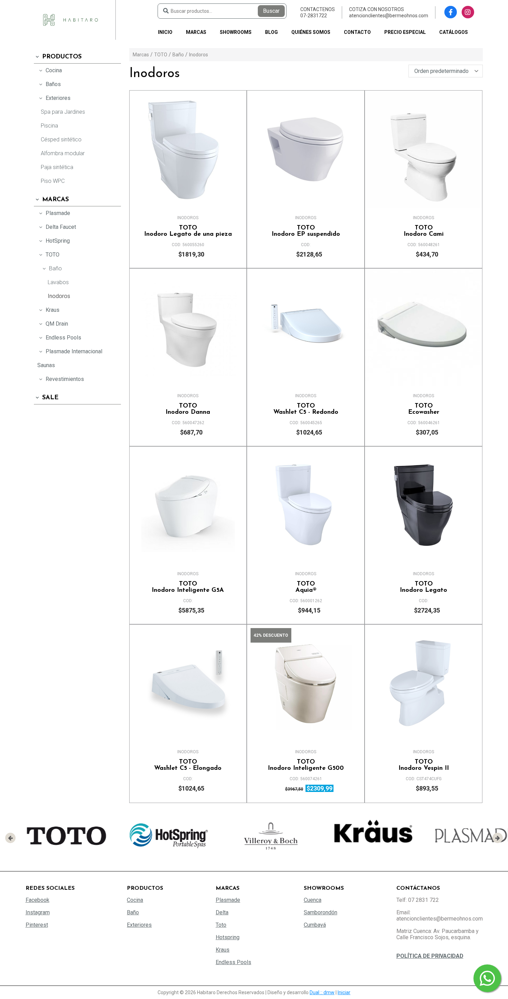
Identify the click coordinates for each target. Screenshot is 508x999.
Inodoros (59, 296)
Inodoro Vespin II (423, 765)
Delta (222, 912)
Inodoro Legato (423, 587)
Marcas (196, 32)
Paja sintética (57, 167)
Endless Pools (63, 337)
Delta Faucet (61, 227)
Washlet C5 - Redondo (305, 409)
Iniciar (344, 992)
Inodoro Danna (188, 409)
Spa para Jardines (63, 112)
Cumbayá (315, 925)
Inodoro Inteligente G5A (188, 587)
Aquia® (305, 587)
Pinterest (37, 925)
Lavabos (58, 282)
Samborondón (320, 912)
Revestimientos (65, 379)
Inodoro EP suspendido (306, 231)
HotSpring (58, 240)
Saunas (46, 365)
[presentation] (10, 838)
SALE (50, 398)
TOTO (52, 254)
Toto (221, 925)
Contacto (357, 32)
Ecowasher (423, 409)
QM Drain (57, 323)
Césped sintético (61, 139)
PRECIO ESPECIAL (405, 32)
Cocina (54, 70)
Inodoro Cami (424, 231)
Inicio (165, 32)
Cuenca (312, 900)
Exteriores (58, 98)
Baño (55, 268)
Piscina (49, 125)
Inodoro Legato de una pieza (188, 231)
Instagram (38, 912)
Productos (62, 57)
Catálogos (453, 32)
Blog (271, 32)
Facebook (37, 900)
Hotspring (227, 937)
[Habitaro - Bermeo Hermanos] (70, 19)
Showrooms (236, 32)
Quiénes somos (310, 32)
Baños (53, 84)
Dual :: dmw (322, 992)
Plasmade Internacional (74, 351)
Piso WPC (53, 181)
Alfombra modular (63, 153)
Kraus (52, 310)
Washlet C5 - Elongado (188, 765)
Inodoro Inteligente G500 (306, 765)
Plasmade (58, 213)
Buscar (271, 11)
